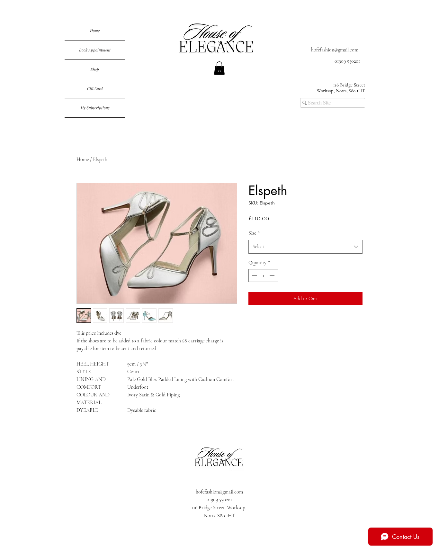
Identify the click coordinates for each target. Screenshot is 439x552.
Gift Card (95, 88)
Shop (95, 69)
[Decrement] (253, 275)
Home (95, 30)
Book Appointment (95, 49)
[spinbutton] (263, 275)
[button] (219, 68)
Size (254, 233)
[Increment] (272, 275)
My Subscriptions (95, 107)
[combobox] (305, 247)
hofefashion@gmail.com (334, 50)
